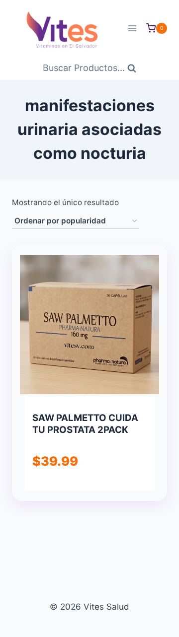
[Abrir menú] (132, 28)
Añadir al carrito (89, 489)
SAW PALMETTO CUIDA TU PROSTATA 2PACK (85, 423)
